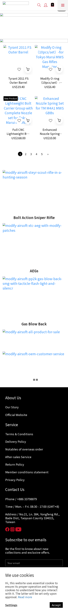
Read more (25, 597)
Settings (11, 605)
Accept (56, 605)
